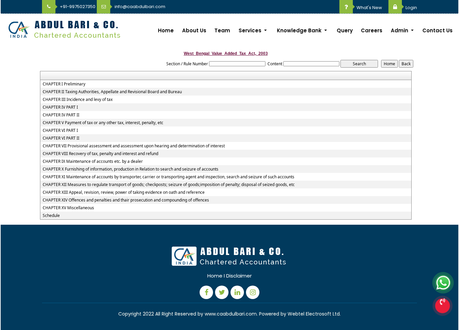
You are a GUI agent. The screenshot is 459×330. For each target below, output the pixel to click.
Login (411, 7)
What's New (369, 7)
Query (345, 30)
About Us (194, 30)
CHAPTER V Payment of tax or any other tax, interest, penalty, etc (103, 122)
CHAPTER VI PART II (61, 138)
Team (222, 30)
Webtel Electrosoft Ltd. (314, 313)
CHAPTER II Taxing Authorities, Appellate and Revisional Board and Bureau (112, 92)
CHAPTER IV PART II (61, 115)
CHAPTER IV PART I (60, 107)
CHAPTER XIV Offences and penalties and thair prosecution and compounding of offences (126, 200)
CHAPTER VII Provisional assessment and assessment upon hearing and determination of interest (134, 146)
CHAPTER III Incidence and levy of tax (78, 99)
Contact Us (437, 30)
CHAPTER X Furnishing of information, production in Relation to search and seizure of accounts (130, 169)
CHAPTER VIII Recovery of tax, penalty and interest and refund (100, 153)
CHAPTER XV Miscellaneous (68, 208)
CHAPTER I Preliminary (64, 84)
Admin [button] (400, 30)
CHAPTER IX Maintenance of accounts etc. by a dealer (93, 161)
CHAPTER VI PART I (60, 130)
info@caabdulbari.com (139, 6)
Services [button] (251, 30)
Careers (371, 30)
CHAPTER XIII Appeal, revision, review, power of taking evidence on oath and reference (124, 192)
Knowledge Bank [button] (300, 30)
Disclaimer (239, 275)
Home (166, 30)
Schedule (51, 215)
